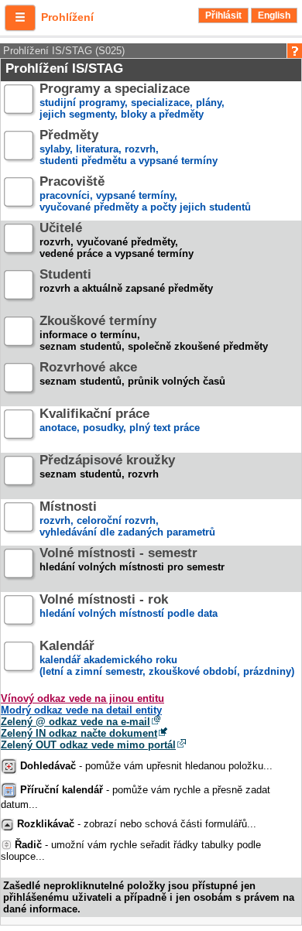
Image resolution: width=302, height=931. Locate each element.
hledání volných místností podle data (128, 606)
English (274, 15)
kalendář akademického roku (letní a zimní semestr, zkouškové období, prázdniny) (166, 659)
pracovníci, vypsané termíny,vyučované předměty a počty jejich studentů (145, 194)
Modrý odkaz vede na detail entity (81, 710)
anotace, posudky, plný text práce (119, 421)
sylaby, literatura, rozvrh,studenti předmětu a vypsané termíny (128, 148)
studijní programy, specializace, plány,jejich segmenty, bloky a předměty (132, 102)
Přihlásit (223, 15)
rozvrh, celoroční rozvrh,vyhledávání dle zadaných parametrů (127, 519)
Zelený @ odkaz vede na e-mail (75, 721)
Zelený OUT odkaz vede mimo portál (88, 745)
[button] (20, 18)
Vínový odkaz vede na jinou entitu (82, 698)
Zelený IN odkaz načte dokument (79, 733)
